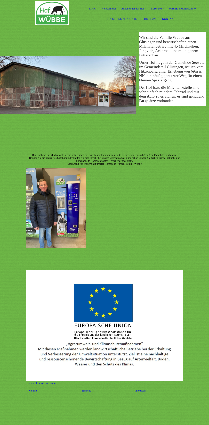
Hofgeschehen (109, 8)
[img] (37, 13)
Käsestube (156, 8)
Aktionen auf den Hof (132, 8)
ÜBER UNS (150, 18)
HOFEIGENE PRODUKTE (122, 18)
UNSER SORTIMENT (181, 8)
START (92, 8)
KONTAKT (168, 18)
